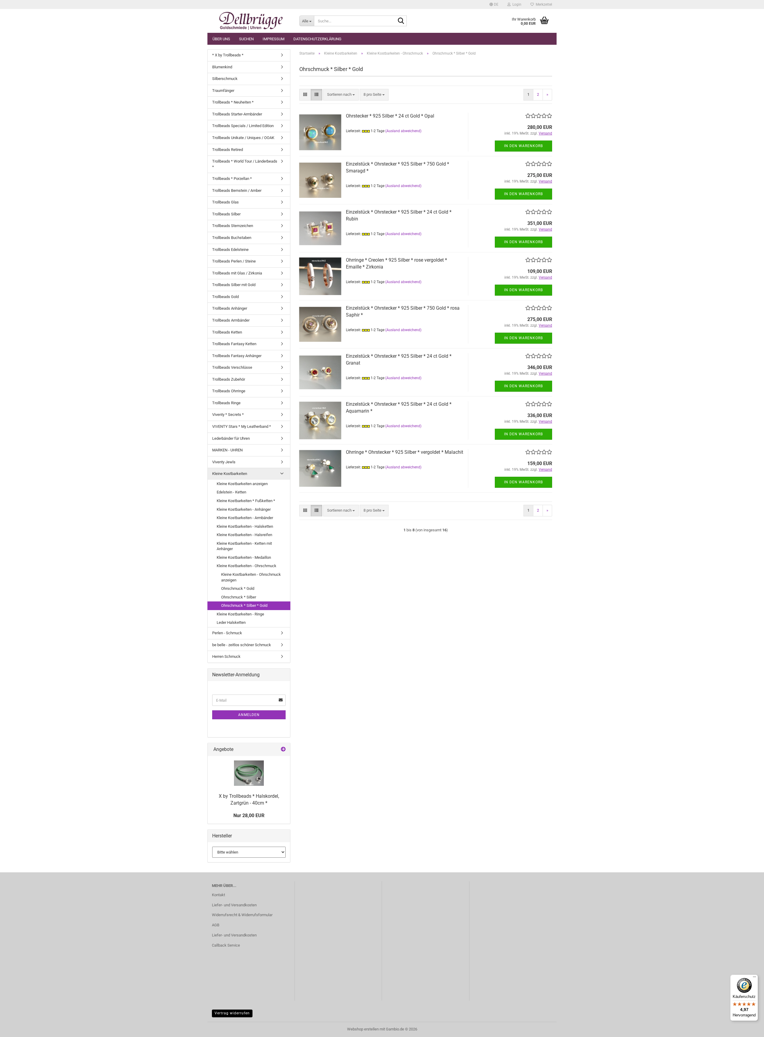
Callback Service (226, 945)
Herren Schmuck (226, 656)
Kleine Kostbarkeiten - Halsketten (245, 526)
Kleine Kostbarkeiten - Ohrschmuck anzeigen (251, 577)
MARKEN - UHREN (227, 450)
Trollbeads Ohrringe (228, 391)
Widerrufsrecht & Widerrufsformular (242, 915)
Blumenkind (222, 67)
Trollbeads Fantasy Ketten (234, 344)
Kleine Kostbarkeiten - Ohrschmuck (246, 566)
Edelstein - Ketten (231, 492)
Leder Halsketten (231, 622)
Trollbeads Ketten (227, 332)
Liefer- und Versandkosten (234, 905)
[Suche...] (401, 21)
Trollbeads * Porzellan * (232, 178)
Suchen (246, 39)
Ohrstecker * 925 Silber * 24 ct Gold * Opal (390, 116)
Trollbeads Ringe (226, 403)
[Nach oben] (748, 1028)
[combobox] (341, 95)
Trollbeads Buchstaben (231, 237)
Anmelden (249, 715)
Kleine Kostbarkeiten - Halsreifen (244, 535)
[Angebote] (283, 749)
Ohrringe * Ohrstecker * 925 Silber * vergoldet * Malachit (404, 452)
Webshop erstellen (363, 1029)
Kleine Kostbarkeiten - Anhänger (244, 509)
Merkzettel (543, 4)
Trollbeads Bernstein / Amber (236, 190)
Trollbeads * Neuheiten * (233, 102)
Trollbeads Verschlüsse (232, 367)
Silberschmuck (225, 78)
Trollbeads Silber (226, 214)
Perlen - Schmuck (227, 633)
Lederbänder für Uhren (231, 438)
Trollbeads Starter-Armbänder (237, 114)
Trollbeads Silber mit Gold (233, 285)
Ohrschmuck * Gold (237, 588)
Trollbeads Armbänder (230, 320)
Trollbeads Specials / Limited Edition (243, 126)
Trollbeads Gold (225, 296)
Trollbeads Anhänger (229, 308)
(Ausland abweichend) (403, 131)
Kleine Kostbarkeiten (229, 473)
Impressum (273, 39)
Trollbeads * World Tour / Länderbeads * (244, 164)
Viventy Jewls (223, 462)
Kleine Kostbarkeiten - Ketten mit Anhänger (244, 546)
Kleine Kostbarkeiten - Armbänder (245, 518)
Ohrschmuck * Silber (238, 597)
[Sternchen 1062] (251, 21)
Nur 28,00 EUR (248, 815)
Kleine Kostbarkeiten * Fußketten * (246, 501)
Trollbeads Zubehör (228, 379)
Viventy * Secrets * (228, 414)
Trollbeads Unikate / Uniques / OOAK (243, 137)
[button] (494, 4)
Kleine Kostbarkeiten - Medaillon (244, 557)
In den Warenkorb (523, 146)
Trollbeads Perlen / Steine (234, 261)
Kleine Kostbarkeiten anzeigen (242, 484)
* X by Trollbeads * (228, 55)
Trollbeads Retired (227, 149)
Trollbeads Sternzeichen (232, 225)
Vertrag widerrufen (232, 1013)
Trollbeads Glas (225, 202)
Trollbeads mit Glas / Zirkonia (237, 273)
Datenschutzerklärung (317, 39)
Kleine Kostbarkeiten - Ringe (240, 614)
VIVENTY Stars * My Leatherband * (241, 426)
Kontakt (218, 895)
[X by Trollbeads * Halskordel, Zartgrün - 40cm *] (249, 773)
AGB (215, 925)
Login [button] (516, 4)
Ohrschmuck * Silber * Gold (244, 605)
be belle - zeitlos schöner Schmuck (241, 645)
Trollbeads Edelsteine (230, 249)
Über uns (221, 39)
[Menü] (754, 978)
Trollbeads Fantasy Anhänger (236, 356)
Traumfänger (223, 90)
